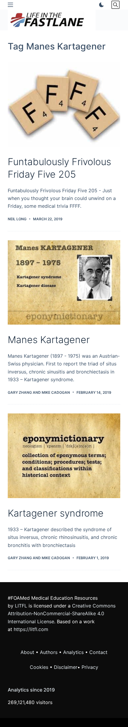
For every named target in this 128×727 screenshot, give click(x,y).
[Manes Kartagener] (64, 282)
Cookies (40, 667)
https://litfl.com (31, 629)
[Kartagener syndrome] (64, 455)
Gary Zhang (20, 392)
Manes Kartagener (49, 339)
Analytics (73, 652)
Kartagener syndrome (56, 513)
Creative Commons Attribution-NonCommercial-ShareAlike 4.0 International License (61, 613)
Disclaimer (65, 667)
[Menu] (10, 4)
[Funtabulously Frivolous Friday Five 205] (64, 104)
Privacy (90, 667)
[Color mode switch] (100, 4)
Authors (48, 652)
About (27, 652)
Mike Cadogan (56, 392)
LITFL (21, 606)
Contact (98, 652)
